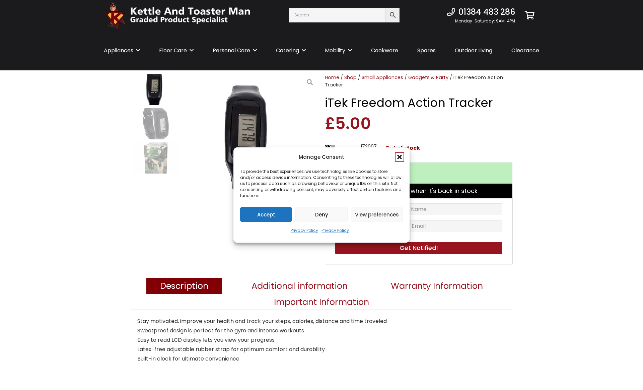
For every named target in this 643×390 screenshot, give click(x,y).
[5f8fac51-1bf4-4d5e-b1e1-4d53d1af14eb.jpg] (249, 141)
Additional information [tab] (300, 286)
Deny (321, 214)
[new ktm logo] (177, 15)
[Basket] (529, 15)
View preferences (377, 214)
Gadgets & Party (428, 77)
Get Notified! (419, 248)
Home (332, 77)
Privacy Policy (304, 230)
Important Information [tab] (321, 302)
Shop (350, 77)
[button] (399, 157)
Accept (266, 214)
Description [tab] (184, 286)
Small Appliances (382, 77)
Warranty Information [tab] (437, 286)
